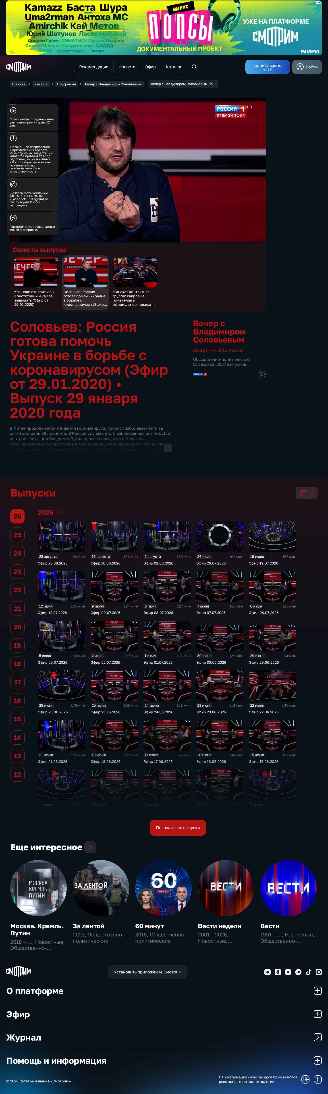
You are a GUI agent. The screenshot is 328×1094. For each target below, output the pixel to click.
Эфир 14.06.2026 (53, 811)
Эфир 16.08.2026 (105, 563)
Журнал (23, 1037)
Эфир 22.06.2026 (264, 712)
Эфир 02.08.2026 (158, 563)
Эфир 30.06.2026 (211, 662)
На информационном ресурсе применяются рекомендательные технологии (258, 1079)
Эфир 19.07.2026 (263, 563)
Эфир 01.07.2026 (158, 662)
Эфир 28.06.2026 (53, 712)
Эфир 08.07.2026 (158, 612)
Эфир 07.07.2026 (211, 612)
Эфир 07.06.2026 (264, 811)
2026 (62, 512)
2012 (222, 350)
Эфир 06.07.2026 (264, 612)
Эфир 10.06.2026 (105, 811)
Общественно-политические (221, 359)
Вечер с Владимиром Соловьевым (113, 84)
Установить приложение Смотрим (147, 971)
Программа (66, 84)
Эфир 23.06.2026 (211, 712)
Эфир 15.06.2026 (263, 761)
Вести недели (219, 926)
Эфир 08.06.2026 (211, 811)
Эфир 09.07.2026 (105, 612)
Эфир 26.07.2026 (211, 563)
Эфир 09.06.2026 (158, 811)
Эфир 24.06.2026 (158, 712)
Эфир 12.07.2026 (52, 612)
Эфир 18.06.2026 (105, 761)
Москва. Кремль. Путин (36, 929)
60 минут (149, 926)
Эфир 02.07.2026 (105, 662)
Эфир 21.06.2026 (52, 761)
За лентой (88, 926)
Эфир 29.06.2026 (264, 662)
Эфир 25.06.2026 (105, 712)
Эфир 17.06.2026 (158, 761)
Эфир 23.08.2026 (53, 563)
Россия (236, 350)
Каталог (41, 84)
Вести (269, 926)
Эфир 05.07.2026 (52, 662)
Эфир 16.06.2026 (211, 761)
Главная (18, 84)
